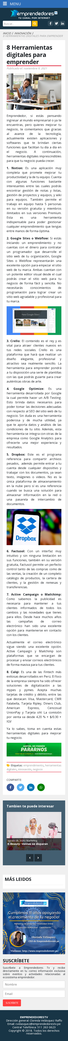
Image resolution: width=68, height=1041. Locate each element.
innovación (24, 769)
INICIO (7, 33)
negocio (38, 769)
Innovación (22, 33)
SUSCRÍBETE (12, 1002)
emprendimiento (33, 765)
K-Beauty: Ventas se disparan (28, 844)
